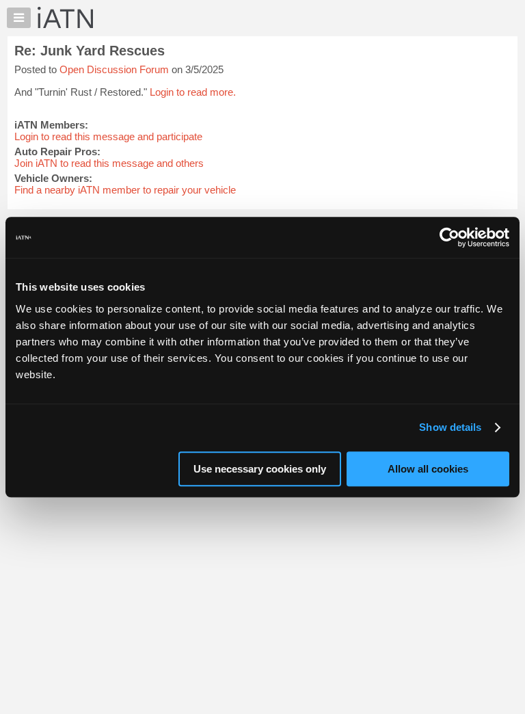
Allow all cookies (428, 469)
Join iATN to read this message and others (109, 163)
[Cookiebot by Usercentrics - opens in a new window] (449, 237)
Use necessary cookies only (259, 469)
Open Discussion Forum (114, 69)
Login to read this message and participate (108, 136)
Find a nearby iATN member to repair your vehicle (125, 190)
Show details (450, 427)
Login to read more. (193, 92)
